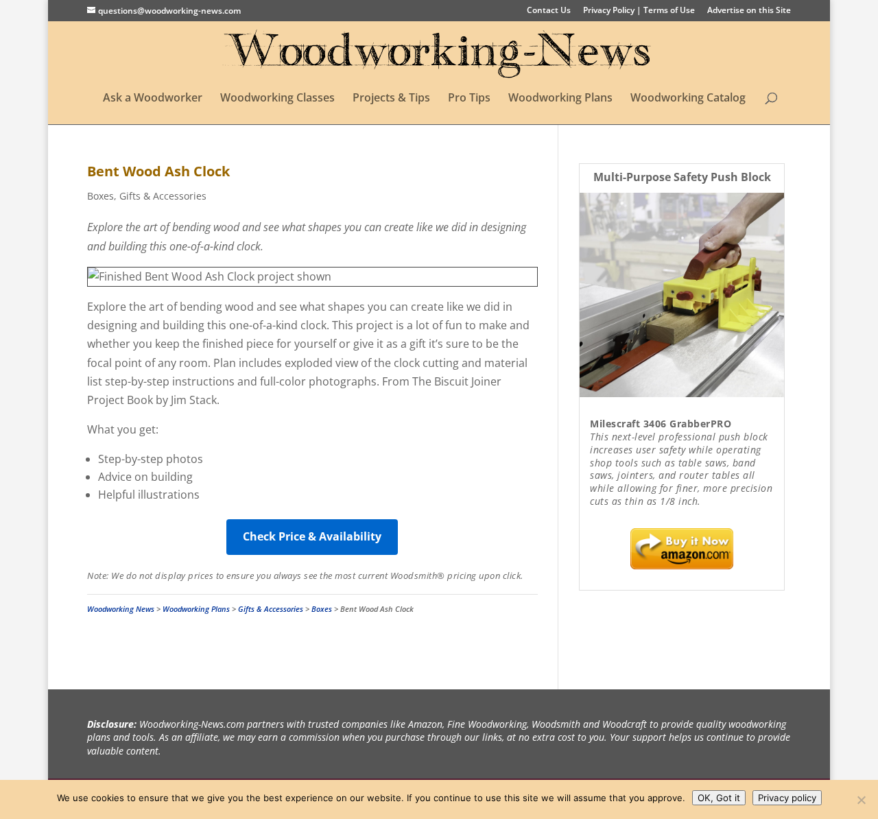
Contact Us (549, 11)
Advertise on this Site (749, 11)
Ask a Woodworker (152, 99)
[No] (861, 800)
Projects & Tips (391, 99)
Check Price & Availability (312, 536)
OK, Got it (719, 797)
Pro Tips (469, 99)
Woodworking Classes (277, 99)
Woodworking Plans (560, 99)
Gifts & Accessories (162, 195)
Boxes (100, 195)
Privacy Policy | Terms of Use (639, 11)
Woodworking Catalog (688, 99)
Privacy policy (787, 797)
